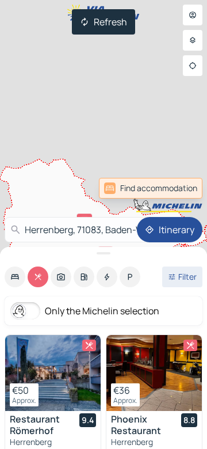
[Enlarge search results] (103, 253)
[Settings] (192, 40)
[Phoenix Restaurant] (154, 373)
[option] (15, 277)
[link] (177, 188)
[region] (53, 373)
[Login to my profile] (192, 15)
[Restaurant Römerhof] (53, 373)
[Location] (192, 65)
